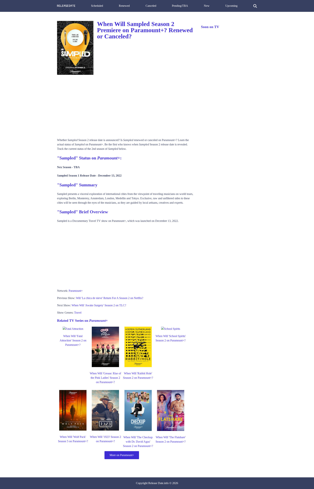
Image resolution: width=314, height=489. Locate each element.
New (207, 5)
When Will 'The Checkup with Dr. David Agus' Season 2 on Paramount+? (138, 442)
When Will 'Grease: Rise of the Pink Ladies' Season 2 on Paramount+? (105, 378)
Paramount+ (76, 290)
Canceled (151, 5)
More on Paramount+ (122, 455)
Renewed (124, 5)
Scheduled (97, 5)
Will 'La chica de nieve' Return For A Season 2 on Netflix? (109, 298)
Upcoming (231, 5)
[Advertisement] (125, 105)
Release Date (155, 483)
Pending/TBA (180, 5)
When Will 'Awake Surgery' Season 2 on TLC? (99, 305)
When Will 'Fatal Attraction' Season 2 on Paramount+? (73, 340)
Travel (77, 312)
